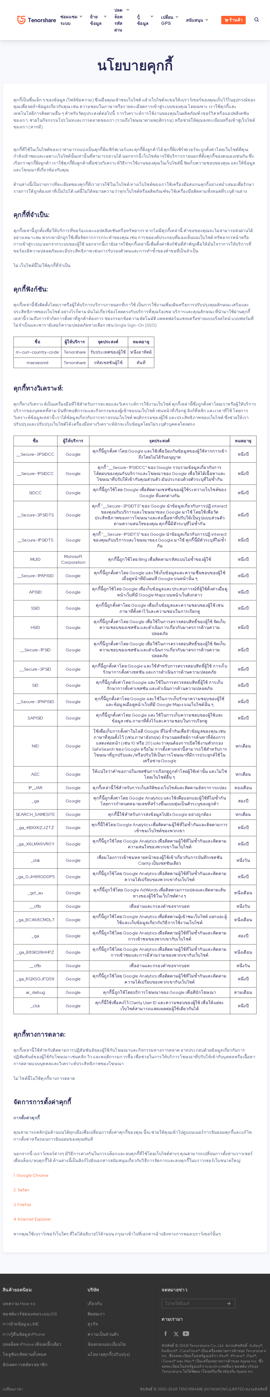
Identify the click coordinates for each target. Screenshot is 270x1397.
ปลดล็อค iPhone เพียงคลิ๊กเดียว (32, 1344)
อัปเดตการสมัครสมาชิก (25, 1364)
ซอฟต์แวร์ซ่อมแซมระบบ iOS (30, 1314)
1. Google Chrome (31, 1175)
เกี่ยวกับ (95, 1303)
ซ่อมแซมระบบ (69, 20)
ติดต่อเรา (96, 1314)
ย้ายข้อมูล (96, 20)
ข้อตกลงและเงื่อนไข (107, 1344)
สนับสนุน (194, 20)
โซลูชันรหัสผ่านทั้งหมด (25, 1354)
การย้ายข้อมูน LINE (21, 1324)
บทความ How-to (19, 1303)
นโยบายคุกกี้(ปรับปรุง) (109, 1354)
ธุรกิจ (93, 1324)
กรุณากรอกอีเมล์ (198, 1303)
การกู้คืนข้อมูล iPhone (24, 1334)
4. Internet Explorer (32, 1219)
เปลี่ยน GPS (167, 20)
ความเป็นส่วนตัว (103, 1334)
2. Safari (21, 1190)
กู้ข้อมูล (142, 20)
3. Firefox (22, 1204)
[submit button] (228, 1303)
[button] (203, 1336)
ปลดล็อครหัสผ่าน (118, 20)
